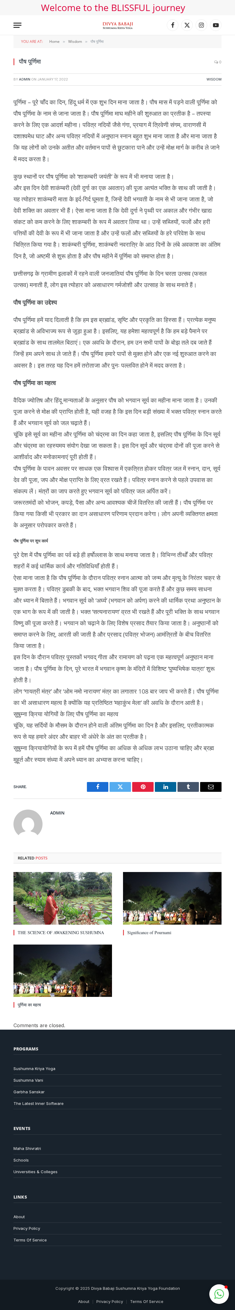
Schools (21, 1160)
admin (24, 79)
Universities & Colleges (35, 1171)
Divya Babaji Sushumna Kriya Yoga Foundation (135, 1288)
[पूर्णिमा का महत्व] (62, 971)
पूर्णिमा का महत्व (29, 1005)
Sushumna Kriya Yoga (34, 1068)
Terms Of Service (30, 1239)
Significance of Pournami (149, 932)
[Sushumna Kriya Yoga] (118, 25)
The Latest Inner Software (38, 1103)
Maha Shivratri (27, 1148)
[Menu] (17, 25)
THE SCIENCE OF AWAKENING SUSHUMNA (61, 932)
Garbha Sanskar (29, 1091)
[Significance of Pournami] (172, 898)
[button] (219, 1294)
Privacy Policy (26, 1228)
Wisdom (214, 79)
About (19, 1216)
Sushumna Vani (28, 1080)
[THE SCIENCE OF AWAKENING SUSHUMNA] (62, 898)
